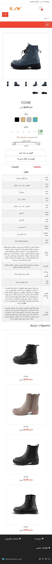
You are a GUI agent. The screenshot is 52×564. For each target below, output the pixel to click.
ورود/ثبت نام (45, 1)
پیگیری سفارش (34, 1)
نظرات (26, 172)
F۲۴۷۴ (26, 477)
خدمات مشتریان (12, 539)
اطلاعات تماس (42, 548)
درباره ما (38, 539)
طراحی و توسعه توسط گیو (14, 559)
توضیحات (15, 166)
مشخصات (37, 166)
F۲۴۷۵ (26, 426)
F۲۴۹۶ (26, 527)
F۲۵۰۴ (26, 376)
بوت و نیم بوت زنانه (23, 137)
